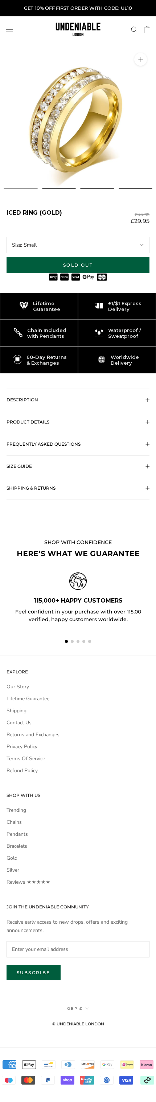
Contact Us (19, 722)
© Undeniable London (78, 1023)
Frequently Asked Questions (44, 444)
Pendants (17, 834)
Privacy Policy (22, 746)
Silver (13, 870)
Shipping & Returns (31, 488)
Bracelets (17, 846)
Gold (12, 858)
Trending (16, 810)
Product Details (28, 422)
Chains (14, 822)
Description (22, 399)
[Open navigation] (9, 29)
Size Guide (19, 466)
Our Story (18, 686)
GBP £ (74, 1008)
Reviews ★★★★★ (28, 882)
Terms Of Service (26, 758)
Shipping (16, 710)
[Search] (134, 29)
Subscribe (33, 972)
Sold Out (78, 265)
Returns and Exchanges (33, 734)
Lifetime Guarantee (28, 698)
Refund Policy (22, 770)
